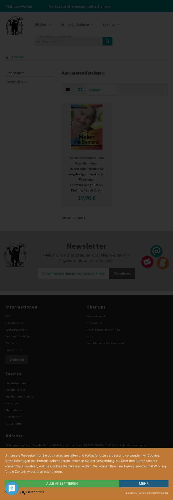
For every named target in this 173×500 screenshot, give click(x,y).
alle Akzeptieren (62, 483)
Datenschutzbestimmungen (153, 492)
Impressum (131, 492)
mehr (144, 483)
